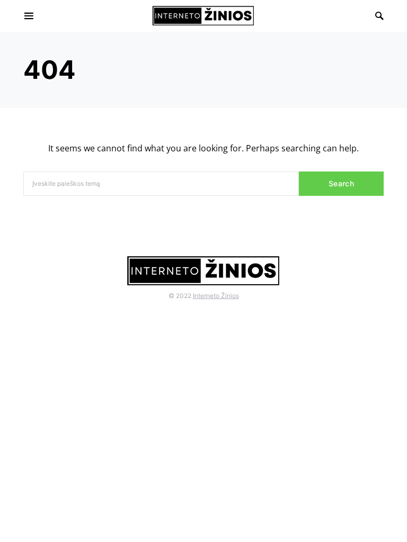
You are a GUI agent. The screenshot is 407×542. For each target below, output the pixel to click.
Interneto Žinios (216, 296)
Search (341, 183)
